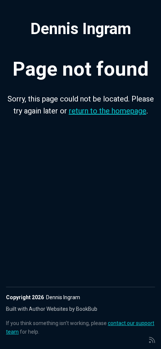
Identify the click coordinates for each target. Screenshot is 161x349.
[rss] (152, 339)
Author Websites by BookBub (63, 309)
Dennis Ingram (80, 28)
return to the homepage (107, 110)
